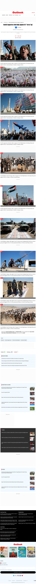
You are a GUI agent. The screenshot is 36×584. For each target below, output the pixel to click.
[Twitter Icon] (16, 575)
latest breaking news (10, 331)
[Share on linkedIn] (19, 36)
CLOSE (35, 580)
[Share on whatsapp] (20, 36)
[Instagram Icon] (18, 575)
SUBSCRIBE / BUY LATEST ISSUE (18, 572)
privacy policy (10, 569)
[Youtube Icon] (22, 575)
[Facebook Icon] (13, 575)
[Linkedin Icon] (20, 575)
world (24, 332)
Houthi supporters (8, 340)
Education (14, 332)
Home (1, 22)
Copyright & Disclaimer (19, 580)
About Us (10, 580)
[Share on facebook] (15, 36)
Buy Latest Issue (5, 564)
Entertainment (9, 332)
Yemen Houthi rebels (16, 340)
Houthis (2, 340)
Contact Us (13, 580)
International (6, 22)
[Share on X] (17, 36)
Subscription (4, 563)
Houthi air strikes (23, 340)
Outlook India (18, 331)
